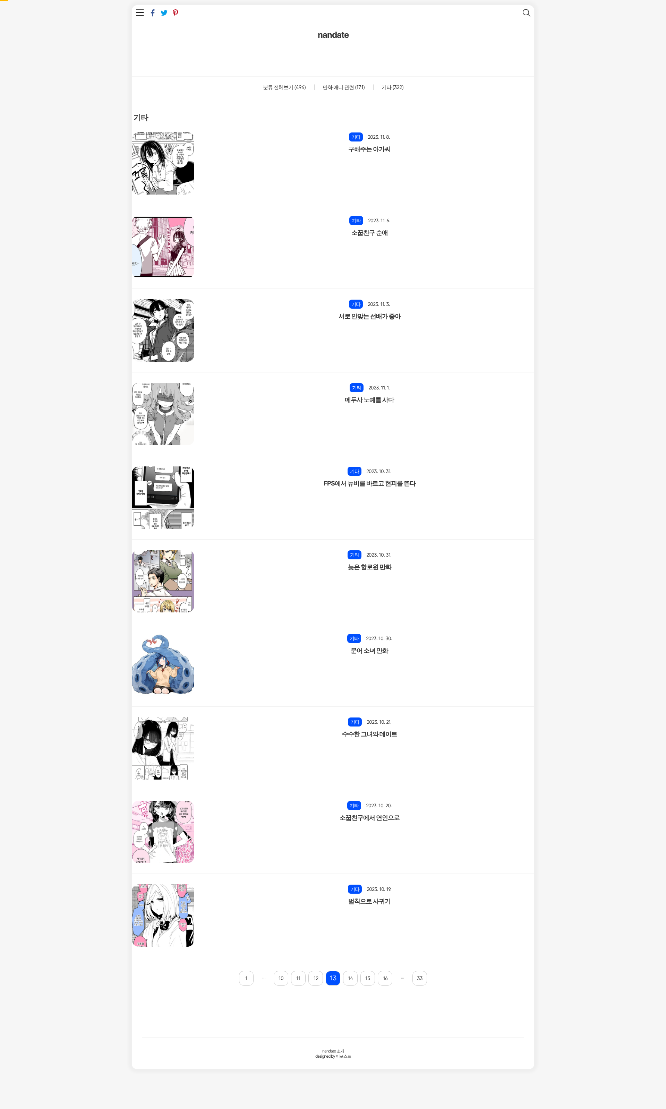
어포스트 (343, 1056)
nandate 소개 (333, 1051)
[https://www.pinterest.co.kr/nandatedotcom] (175, 13)
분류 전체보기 (284, 87)
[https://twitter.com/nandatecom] (164, 13)
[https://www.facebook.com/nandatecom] (152, 13)
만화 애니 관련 (343, 87)
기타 (392, 87)
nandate (333, 35)
